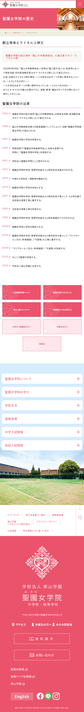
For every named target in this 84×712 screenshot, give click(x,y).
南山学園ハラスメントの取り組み (18, 523)
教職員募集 (57, 514)
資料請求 (45, 638)
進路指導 (11, 418)
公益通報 (11, 530)
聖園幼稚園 (17, 669)
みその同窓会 (64, 624)
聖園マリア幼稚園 (21, 676)
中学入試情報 (14, 432)
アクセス (21, 624)
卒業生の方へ (43, 624)
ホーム (8, 32)
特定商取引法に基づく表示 (36, 530)
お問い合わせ (45, 655)
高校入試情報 (14, 445)
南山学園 (16, 683)
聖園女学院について (18, 32)
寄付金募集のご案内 (36, 514)
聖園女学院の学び (17, 392)
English (22, 696)
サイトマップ (13, 514)
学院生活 (11, 405)
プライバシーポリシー (47, 521)
